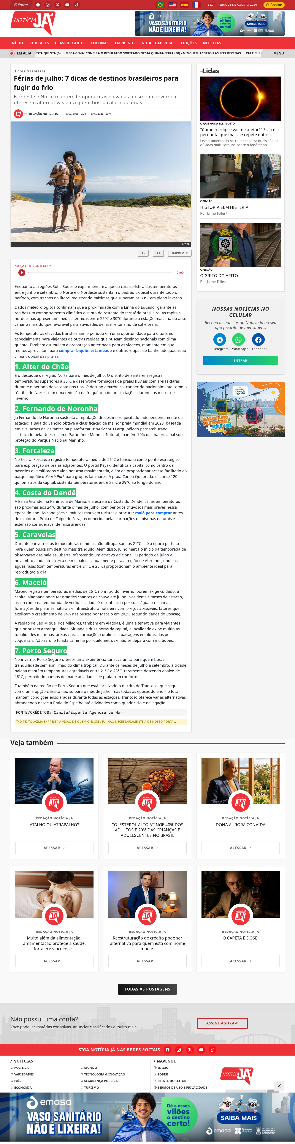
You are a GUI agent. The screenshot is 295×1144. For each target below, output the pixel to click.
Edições (189, 43)
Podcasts (39, 43)
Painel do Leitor (171, 1081)
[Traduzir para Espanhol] (184, 5)
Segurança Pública (100, 1081)
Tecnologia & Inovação (104, 1074)
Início (16, 43)
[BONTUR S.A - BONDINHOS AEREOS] (241, 409)
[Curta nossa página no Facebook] (167, 1050)
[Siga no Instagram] (47, 4)
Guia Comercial (158, 43)
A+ (158, 253)
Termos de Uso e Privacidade (182, 1087)
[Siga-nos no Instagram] (179, 1050)
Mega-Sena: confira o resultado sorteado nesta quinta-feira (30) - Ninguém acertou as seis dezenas (143, 53)
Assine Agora (220, 1023)
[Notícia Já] (54, 23)
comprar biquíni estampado (85, 350)
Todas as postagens (147, 989)
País (17, 1081)
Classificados (70, 43)
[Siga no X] (57, 4)
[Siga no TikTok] (76, 4)
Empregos (125, 43)
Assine (276, 5)
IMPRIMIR (180, 253)
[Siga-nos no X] (190, 1050)
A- (143, 253)
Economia (22, 1087)
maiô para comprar (153, 512)
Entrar (22, 4)
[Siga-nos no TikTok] (212, 1050)
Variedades (23, 1074)
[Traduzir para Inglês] (172, 5)
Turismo (91, 1087)
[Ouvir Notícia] (21, 272)
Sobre (162, 1074)
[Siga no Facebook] (38, 4)
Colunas (100, 43)
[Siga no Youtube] (67, 4)
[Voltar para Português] (160, 5)
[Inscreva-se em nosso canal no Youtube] (201, 1050)
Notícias (212, 43)
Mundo (90, 1068)
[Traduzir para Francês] (196, 5)
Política (21, 1068)
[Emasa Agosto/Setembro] (210, 23)
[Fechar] (279, 1086)
